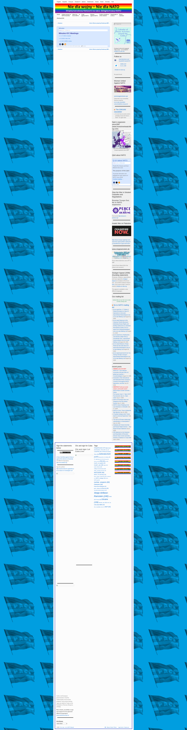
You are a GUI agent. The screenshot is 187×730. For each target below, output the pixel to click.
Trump (98, 499)
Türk (112, 1)
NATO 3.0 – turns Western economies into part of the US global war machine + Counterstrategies (120, 372)
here (113, 284)
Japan (105, 465)
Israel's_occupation (99, 463)
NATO (104, 470)
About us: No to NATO (75, 15)
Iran (106, 461)
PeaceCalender (121, 15)
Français (71, 1)
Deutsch (77, 1)
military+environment (100, 468)
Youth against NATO (85, 15)
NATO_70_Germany (100, 474)
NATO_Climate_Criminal (99, 476)
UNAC (109, 502)
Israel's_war (98, 465)
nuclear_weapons (102, 482)
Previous (54, 8)
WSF (108, 507)
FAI (103, 459)
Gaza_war (96, 461)
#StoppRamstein (99, 448)
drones (108, 457)
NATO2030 (99, 472)
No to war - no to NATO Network (67, 727)
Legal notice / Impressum (123, 727)
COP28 (104, 451)
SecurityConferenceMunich (100, 490)
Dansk (97, 1)
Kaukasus (59, 23)
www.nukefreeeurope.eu (62, 715)
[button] (60, 44)
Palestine (98, 484)
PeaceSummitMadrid (100, 486)
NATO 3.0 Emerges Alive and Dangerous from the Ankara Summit (120, 401)
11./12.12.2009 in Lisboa (66, 41)
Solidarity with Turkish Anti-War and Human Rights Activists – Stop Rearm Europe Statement (122, 426)
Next (133, 8)
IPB (102, 461)
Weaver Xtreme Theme (112, 727)
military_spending (98, 470)
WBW (102, 504)
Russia (105, 488)
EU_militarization (98, 459)
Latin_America (98, 466)
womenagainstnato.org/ (121, 96)
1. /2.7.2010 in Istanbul (65, 35)
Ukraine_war (103, 502)
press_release (98, 488)
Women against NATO (94, 15)
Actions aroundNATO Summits (66, 15)
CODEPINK (97, 451)
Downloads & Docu (114, 15)
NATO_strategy (100, 478)
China (107, 449)
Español (65, 1)
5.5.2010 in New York (65, 38)
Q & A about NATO (120, 160)
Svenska (107, 1)
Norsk (101, 1)
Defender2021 (102, 457)
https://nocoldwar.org (61, 462)
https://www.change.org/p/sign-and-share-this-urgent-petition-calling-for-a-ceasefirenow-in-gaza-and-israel (121, 241)
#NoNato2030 (60, 18)
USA (96, 504)
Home (58, 14)
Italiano (84, 1)
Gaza (107, 459)
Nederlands (90, 1)
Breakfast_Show (100, 449)
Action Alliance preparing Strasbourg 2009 (99, 23)
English (59, 1)
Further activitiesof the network (103, 15)
